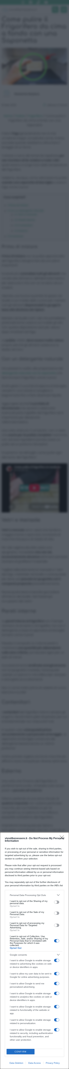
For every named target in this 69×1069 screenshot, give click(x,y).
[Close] (63, 838)
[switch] (56, 902)
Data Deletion (16, 1063)
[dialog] (34, 950)
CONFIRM (20, 1051)
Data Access (34, 1063)
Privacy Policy (53, 1063)
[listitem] (34, 895)
